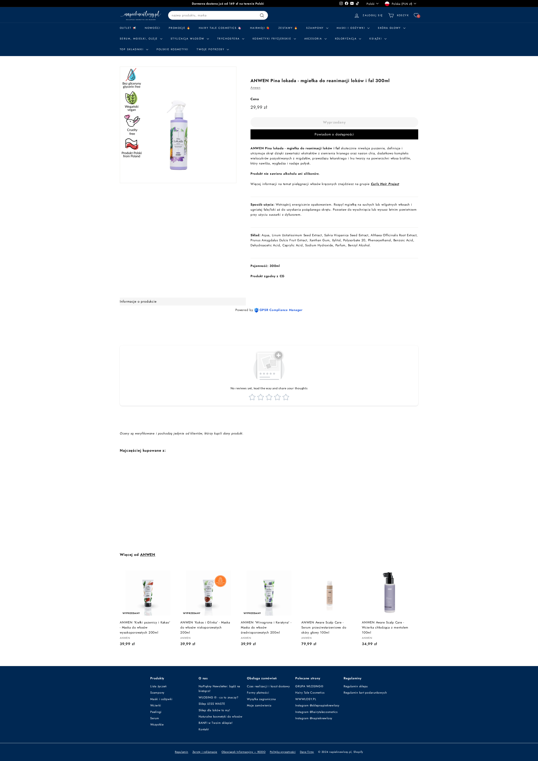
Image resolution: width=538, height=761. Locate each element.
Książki (376, 39)
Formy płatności (258, 692)
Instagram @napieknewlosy (313, 718)
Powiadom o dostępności (334, 134)
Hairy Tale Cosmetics (310, 692)
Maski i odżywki (351, 28)
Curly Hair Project (385, 184)
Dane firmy (307, 752)
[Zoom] (178, 125)
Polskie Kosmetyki (173, 49)
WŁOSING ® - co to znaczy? (219, 697)
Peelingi (156, 712)
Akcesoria (313, 39)
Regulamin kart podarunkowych (365, 692)
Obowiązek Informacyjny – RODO (244, 752)
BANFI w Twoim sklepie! (216, 723)
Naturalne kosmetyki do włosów (221, 716)
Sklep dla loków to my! (214, 710)
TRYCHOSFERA (229, 39)
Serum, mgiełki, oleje (139, 39)
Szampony (157, 692)
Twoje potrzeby (211, 49)
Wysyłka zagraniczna (261, 699)
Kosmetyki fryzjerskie (273, 39)
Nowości (152, 28)
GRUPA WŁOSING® (309, 686)
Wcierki (155, 705)
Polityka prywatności (283, 752)
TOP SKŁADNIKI (132, 49)
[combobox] (218, 15)
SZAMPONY (315, 28)
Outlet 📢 (128, 28)
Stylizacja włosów (188, 39)
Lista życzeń (158, 686)
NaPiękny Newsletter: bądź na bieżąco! (219, 688)
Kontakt (203, 729)
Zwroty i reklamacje (205, 752)
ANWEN (147, 554)
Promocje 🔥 (179, 28)
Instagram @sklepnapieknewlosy (317, 705)
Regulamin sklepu (356, 686)
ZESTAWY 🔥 (288, 28)
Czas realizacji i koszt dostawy (268, 686)
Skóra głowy (390, 28)
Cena (255, 99)
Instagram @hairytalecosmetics (316, 712)
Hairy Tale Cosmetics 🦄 (220, 28)
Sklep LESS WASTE (212, 704)
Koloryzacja (346, 39)
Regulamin (181, 752)
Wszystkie (157, 724)
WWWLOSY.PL (305, 699)
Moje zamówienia (259, 705)
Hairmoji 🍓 (260, 28)
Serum (154, 718)
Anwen (256, 87)
